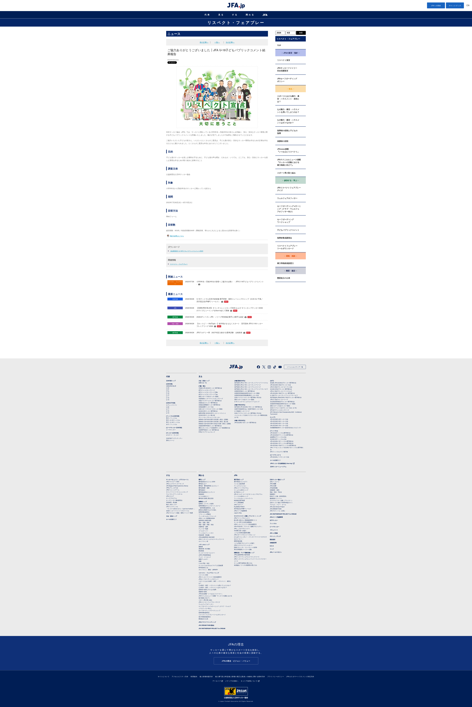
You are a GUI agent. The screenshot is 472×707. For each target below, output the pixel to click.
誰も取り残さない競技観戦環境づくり (245, 520)
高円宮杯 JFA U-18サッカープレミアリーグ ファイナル (251, 383)
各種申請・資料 (203, 527)
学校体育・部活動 (171, 502)
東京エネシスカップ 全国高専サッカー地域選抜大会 (214, 428)
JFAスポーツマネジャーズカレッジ (244, 535)
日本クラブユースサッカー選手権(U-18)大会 (247, 397)
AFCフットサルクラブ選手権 (279, 452)
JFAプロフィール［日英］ (278, 511)
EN (467, 5)
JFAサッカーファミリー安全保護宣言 (287, 69)
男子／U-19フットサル (173, 420)
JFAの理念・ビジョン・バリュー (236, 661)
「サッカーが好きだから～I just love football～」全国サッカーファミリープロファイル (180, 510)
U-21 (167, 390)
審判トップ (202, 479)
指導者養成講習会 (284, 237)
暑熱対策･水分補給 (204, 549)
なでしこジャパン (171, 405)
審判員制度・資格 (204, 488)
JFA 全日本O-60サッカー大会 (279, 423)
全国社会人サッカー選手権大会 (208, 403)
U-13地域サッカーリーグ (242, 411)
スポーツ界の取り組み (286, 172)
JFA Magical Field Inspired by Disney (177, 486)
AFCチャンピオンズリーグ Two (208, 394)
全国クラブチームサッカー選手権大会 (210, 401)
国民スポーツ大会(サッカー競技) (209, 396)
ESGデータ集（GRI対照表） (278, 496)
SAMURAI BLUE (171, 386)
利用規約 (194, 676)
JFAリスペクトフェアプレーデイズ (289, 189)
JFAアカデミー (238, 505)
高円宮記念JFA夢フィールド (242, 509)
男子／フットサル (171, 418)
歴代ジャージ (170, 440)
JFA (235, 475)
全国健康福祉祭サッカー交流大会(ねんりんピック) (285, 427)
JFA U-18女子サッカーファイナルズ (281, 391)
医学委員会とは (203, 567)
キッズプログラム (171, 498)
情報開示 (272, 494)
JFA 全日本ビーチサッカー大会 (279, 457)
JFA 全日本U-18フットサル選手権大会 (281, 441)
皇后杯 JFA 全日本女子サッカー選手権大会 (283, 383)
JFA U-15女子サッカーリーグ (279, 399)
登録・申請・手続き (276, 492)
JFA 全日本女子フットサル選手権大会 (281, 435)
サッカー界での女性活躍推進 (243, 522)
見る (221, 15)
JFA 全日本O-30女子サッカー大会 (280, 385)
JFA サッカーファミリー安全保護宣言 (210, 577)
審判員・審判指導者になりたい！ (209, 486)
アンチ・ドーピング (205, 557)
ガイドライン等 (203, 541)
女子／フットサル (171, 424)
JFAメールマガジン (276, 552)
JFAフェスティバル (172, 506)
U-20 (167, 407)
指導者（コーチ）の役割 (206, 504)
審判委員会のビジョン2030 (207, 481)
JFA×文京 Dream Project (277, 507)
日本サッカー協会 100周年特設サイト (281, 502)
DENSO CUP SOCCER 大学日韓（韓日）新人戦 (213, 421)
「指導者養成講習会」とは (207, 508)
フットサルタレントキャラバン (243, 498)
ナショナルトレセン (240, 486)
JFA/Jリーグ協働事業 (240, 511)
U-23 (167, 388)
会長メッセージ (274, 481)
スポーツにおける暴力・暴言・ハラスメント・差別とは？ (288, 99)
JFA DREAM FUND (275, 509)
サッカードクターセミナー (207, 553)
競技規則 (201, 494)
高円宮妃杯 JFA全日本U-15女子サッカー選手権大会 (286, 397)
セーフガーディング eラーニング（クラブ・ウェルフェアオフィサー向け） (289, 209)
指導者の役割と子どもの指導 (287, 132)
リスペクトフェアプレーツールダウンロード (287, 247)
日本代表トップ (171, 381)
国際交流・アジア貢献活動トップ (244, 553)
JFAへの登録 (436, 5)
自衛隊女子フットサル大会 (278, 437)
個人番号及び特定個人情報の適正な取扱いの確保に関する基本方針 (240, 676)
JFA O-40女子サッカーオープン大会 (281, 387)
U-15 (167, 400)
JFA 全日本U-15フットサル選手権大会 (281, 443)
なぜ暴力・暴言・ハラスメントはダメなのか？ (288, 121)
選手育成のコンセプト (241, 481)
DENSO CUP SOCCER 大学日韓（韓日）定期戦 (213, 419)
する (235, 15)
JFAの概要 (273, 484)
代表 (207, 15)
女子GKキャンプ (239, 492)
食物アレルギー (203, 559)
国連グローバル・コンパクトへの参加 (245, 547)
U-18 (167, 394)
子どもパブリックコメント (288, 230)
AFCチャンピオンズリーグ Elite (208, 392)
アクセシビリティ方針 (180, 676)
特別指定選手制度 (239, 500)
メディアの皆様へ (231, 681)
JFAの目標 (273, 486)
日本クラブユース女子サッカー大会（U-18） (283, 408)
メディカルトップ (204, 544)
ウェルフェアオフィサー (287, 198)
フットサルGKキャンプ (241, 496)
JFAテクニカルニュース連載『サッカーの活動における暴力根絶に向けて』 (289, 162)
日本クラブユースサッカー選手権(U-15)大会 (247, 413)
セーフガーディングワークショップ (285, 220)
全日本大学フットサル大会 (278, 439)
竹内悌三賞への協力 (240, 530)
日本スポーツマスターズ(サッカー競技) (211, 409)
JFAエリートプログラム (241, 488)
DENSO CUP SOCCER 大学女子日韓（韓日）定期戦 (215, 424)
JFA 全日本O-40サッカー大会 (279, 419)
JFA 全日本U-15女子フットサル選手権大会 (283, 445)
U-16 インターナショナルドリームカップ (246, 401)
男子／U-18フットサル (173, 422)
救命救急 (201, 551)
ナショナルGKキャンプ (241, 490)
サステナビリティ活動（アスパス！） (281, 500)
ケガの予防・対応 (204, 563)
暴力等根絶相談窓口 (285, 263)
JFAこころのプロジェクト (242, 528)
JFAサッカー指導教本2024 (207, 518)
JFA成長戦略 (274, 488)
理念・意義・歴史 (204, 522)
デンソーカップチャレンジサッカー (209, 417)
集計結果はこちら (177, 236)
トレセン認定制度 (239, 484)
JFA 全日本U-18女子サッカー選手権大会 (282, 393)
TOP (279, 45)
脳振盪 (201, 546)
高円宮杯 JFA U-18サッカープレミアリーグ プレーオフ (251, 389)
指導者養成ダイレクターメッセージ (209, 506)
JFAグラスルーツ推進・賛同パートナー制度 (179, 513)
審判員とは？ (203, 484)
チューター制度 (203, 529)
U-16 (167, 398)
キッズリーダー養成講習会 (174, 500)
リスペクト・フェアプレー (236, 22)
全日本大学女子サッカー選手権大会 (281, 389)
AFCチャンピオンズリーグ (207, 390)
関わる (250, 15)
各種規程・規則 (274, 490)
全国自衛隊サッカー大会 (206, 407)
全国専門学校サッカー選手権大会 (209, 430)
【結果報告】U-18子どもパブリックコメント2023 (186, 251)
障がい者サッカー (171, 504)
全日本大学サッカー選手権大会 (208, 411)
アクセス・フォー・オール (278, 505)
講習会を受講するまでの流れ (207, 510)
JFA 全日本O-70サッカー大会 (279, 425)
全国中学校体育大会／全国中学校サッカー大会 (248, 409)
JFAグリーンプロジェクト (242, 518)
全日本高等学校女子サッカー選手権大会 (282, 401)
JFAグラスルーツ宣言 (172, 481)
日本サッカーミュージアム (278, 466)
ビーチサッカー (171, 430)
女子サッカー (274, 520)
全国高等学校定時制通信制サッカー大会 (246, 395)
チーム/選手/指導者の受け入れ (243, 563)
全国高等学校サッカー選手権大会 (244, 391)
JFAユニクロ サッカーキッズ (175, 484)
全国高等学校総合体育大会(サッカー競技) (247, 393)
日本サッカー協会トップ (277, 479)
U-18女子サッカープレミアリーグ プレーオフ (284, 395)
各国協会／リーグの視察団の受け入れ (245, 565)
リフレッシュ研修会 (205, 514)
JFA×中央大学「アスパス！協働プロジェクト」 (248, 526)
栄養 (200, 561)
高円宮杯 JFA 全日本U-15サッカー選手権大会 (248, 407)
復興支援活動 (238, 541)
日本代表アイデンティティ (174, 438)
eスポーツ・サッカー (172, 435)
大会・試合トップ (204, 381)
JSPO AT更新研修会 (205, 555)
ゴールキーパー (203, 531)
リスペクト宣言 (283, 60)
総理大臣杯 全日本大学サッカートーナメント (212, 413)
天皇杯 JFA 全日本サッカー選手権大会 (210, 388)
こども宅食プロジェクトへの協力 (244, 543)
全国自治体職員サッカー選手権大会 (209, 405)
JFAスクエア (170, 496)
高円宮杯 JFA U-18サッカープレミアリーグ (247, 385)
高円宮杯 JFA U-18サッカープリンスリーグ (247, 387)
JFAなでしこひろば (172, 488)
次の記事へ (230, 42)
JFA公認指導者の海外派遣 (206, 537)
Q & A (272, 546)
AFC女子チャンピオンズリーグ (279, 410)
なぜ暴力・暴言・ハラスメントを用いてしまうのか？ (288, 110)
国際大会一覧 (203, 383)
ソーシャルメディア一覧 (295, 367)
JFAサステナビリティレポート (243, 545)
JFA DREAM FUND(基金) (206, 625)
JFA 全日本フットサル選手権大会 (280, 433)
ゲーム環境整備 (238, 502)
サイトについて (164, 676)
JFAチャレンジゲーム (172, 490)
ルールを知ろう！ (275, 460)
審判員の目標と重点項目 (206, 498)
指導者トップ (203, 501)
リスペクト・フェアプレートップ (209, 573)
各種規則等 (273, 543)
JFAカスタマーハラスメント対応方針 (300, 676)
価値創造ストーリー (276, 498)
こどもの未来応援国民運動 (242, 533)
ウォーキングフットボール (174, 494)
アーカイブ (217, 681)
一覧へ (217, 42)
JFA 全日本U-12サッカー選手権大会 (245, 422)
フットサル (273, 523)
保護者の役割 (282, 141)
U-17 (167, 396)
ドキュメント (274, 530)
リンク (272, 549)
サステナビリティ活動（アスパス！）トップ (247, 516)
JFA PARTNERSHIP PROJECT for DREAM (212, 628)
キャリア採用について (249, 681)
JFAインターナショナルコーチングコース (211, 539)
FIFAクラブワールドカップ (207, 432)
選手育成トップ (238, 479)
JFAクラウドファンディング (207, 622)
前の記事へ (204, 42)
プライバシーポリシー (275, 676)
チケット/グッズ (455, 5)
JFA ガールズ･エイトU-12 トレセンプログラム (248, 494)
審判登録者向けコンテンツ (207, 492)
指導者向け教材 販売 (205, 520)
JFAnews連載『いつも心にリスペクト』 (288, 150)
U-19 (167, 392)
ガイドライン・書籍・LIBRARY (208, 569)
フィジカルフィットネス (206, 533)
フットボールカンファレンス (207, 516)
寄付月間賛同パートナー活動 (243, 549)
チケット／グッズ (275, 536)
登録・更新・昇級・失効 (206, 524)
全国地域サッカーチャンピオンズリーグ (211, 398)
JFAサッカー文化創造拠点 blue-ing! (281, 463)
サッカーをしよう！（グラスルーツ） (177, 479)
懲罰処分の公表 (283, 278)
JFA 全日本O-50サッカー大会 (279, 421)
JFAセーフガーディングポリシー (287, 80)
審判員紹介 (202, 490)
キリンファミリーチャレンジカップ (177, 492)
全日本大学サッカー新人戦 (207, 415)
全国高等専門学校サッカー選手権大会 (210, 426)
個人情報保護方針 (206, 676)
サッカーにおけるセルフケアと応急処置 (211, 565)
